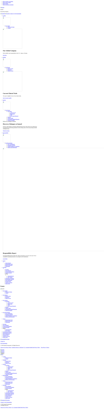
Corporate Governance (7, 331)
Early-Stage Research (14, 116)
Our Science (7, 110)
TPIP (11, 114)
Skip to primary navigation (8, 1)
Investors (4, 324)
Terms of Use (3, 347)
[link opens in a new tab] (2, 13)
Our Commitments (11, 144)
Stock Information (6, 333)
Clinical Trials (10, 118)
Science (4, 364)
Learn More (5, 258)
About (4, 318)
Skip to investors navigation (8, 4)
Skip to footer (5, 3)
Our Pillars (10, 111)
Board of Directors (8, 321)
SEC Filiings (10, 391)
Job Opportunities (17, 13)
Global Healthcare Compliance (13, 146)
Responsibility (5, 375)
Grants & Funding (11, 120)
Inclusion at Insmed (11, 145)
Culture (4, 356)
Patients (4, 359)
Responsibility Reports (7, 332)
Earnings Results (6, 327)
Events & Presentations (7, 326)
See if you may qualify (7, 98)
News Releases (6, 325)
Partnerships (7, 322)
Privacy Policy (8, 347)
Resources (10, 69)
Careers (9, 28)
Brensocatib (12, 113)
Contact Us (12, 13)
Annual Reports (8, 329)
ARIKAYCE (13, 112)
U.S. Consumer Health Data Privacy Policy (31, 347)
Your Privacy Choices (45, 347)
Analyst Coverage (6, 336)
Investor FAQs (5, 335)
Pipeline (9, 117)
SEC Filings (7, 330)
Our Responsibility (8, 143)
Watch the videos (6, 130)
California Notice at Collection (17, 347)
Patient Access (10, 70)
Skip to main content (7, 2)
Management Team (9, 319)
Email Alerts (5, 337)
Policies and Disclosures (12, 147)
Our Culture (7, 25)
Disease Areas (10, 68)
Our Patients (7, 67)
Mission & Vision (11, 27)
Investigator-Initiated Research (13, 119)
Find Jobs (5, 55)
